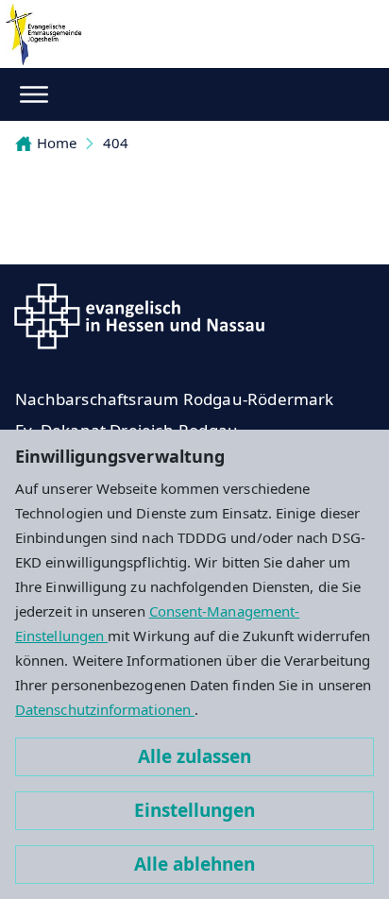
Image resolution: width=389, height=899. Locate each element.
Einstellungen (194, 810)
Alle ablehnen (194, 864)
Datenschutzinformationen (104, 709)
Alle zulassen (194, 756)
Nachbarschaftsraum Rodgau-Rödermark (174, 399)
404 (115, 142)
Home (56, 142)
